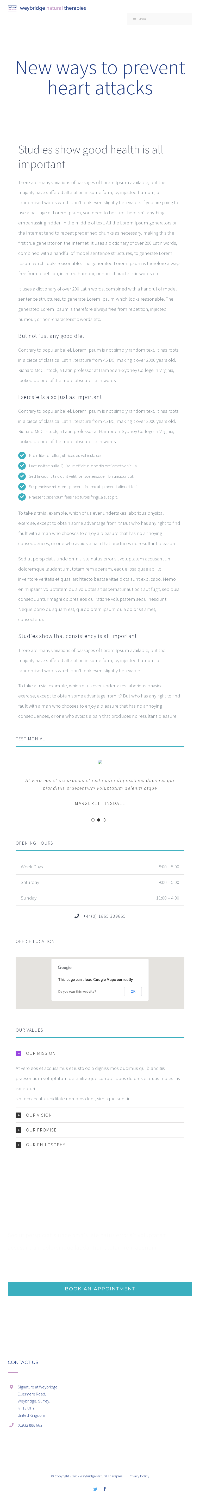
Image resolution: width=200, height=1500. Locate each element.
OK (133, 992)
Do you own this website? (77, 991)
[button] (100, 1053)
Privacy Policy (139, 1476)
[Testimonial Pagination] (93, 820)
